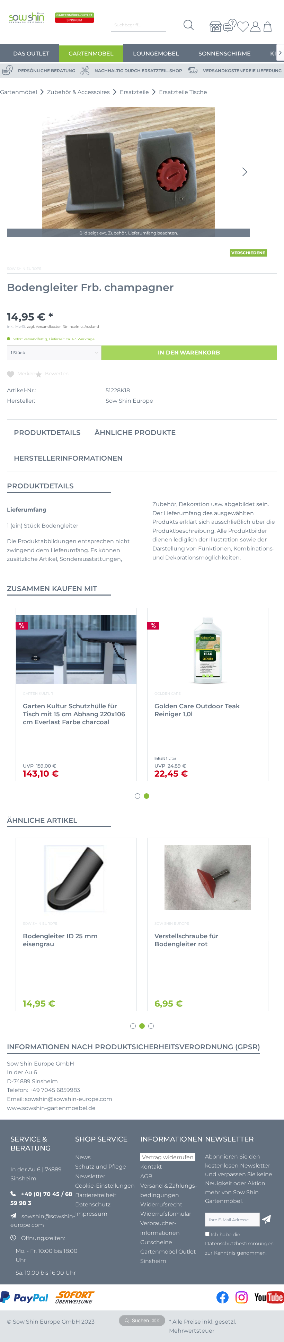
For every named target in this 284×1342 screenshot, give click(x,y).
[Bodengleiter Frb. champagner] (76, 650)
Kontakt (151, 1166)
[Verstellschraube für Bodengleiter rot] (76, 880)
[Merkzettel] (241, 27)
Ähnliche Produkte (135, 432)
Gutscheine (156, 1242)
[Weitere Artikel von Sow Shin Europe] (248, 253)
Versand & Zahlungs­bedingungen (168, 1190)
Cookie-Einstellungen (105, 1185)
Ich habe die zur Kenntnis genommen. (239, 1243)
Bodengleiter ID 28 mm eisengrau (192, 940)
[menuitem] (213, 27)
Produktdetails (47, 432)
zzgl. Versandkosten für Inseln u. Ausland (63, 326)
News (83, 1157)
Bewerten (56, 373)
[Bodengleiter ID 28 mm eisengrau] (208, 880)
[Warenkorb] (268, 27)
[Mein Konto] (254, 27)
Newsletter (90, 1176)
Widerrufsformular (165, 1214)
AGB (146, 1176)
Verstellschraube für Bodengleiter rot (55, 940)
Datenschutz (92, 1204)
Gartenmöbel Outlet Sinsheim (168, 1256)
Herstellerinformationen (68, 458)
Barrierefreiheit (95, 1195)
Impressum (91, 1214)
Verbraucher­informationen (160, 1228)
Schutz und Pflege (100, 1166)
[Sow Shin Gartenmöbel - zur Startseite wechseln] (26, 23)
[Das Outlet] (74, 23)
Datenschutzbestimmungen (239, 1243)
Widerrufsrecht (161, 1204)
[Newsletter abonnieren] (266, 1219)
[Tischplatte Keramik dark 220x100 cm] (208, 650)
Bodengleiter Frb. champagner (72, 706)
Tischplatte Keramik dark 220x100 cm (194, 710)
